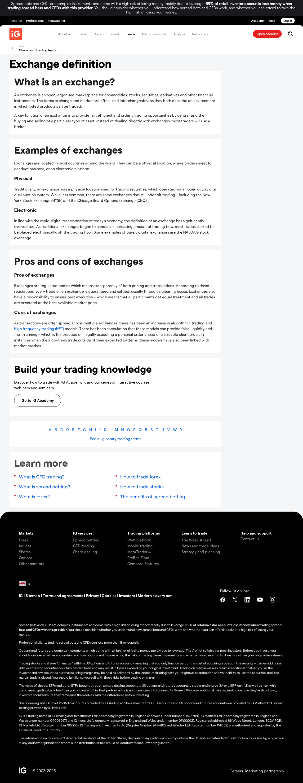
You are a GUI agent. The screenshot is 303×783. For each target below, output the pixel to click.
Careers (236, 771)
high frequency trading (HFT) (39, 328)
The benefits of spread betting (152, 496)
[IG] (15, 34)
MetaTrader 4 (139, 551)
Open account (267, 34)
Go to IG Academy (38, 400)
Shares (25, 551)
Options (25, 557)
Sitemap (33, 595)
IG (21, 595)
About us (64, 34)
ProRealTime (138, 557)
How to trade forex (140, 476)
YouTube (260, 599)
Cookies (109, 595)
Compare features (143, 563)
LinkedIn (248, 599)
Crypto (98, 34)
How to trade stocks (142, 486)
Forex (23, 540)
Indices (25, 546)
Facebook (223, 599)
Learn (130, 34)
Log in (287, 20)
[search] (290, 33)
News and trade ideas (200, 546)
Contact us (250, 538)
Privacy (92, 595)
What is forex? (34, 496)
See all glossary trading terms (115, 438)
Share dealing (85, 551)
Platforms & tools (154, 34)
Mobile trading (140, 546)
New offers (200, 34)
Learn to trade (194, 533)
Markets (26, 533)
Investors (127, 595)
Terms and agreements (63, 595)
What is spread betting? (44, 486)
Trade (82, 34)
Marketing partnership (264, 771)
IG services (82, 533)
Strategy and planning (201, 551)
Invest (115, 34)
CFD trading (83, 546)
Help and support (256, 533)
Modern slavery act (155, 595)
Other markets (31, 563)
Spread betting (86, 540)
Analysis (179, 34)
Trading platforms (143, 533)
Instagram (273, 599)
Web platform (139, 540)
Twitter (235, 599)
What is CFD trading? (41, 476)
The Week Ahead (196, 540)
